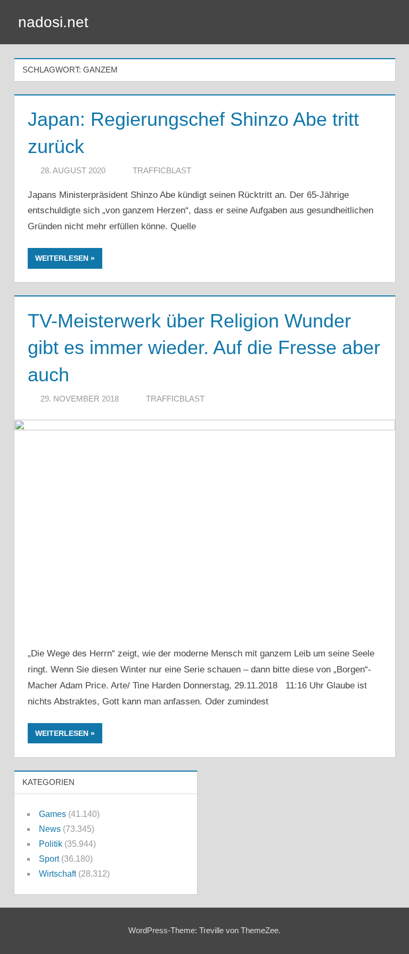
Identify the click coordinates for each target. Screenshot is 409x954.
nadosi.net (53, 22)
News (50, 828)
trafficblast (162, 170)
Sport (49, 858)
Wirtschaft (57, 873)
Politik (50, 843)
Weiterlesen (61, 258)
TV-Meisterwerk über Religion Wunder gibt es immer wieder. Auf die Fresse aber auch (204, 348)
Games (52, 814)
